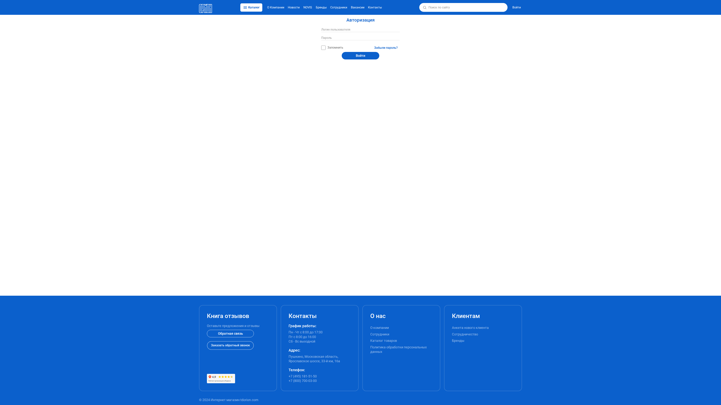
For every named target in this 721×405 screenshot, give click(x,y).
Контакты (375, 7)
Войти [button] (516, 7)
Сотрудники (338, 7)
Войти (360, 56)
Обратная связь (230, 333)
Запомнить (335, 47)
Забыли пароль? (386, 48)
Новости (294, 7)
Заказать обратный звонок (230, 345)
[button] (424, 7)
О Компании (275, 7)
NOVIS (307, 7)
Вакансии (357, 7)
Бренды (321, 7)
